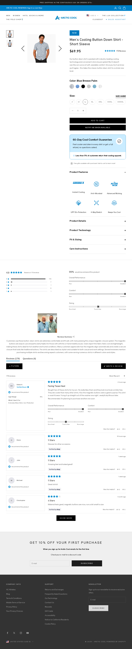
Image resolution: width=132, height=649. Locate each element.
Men (8, 15)
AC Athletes (11, 590)
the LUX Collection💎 (114, 15)
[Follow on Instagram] (21, 633)
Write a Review (116, 367)
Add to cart (98, 121)
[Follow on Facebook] (7, 633)
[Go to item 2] (9, 43)
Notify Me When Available (97, 128)
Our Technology (51, 598)
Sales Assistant (116, 19)
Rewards (48, 607)
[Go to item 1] (9, 34)
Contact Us (49, 602)
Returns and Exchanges (54, 590)
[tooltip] (74, 337)
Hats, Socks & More (33, 15)
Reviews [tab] (13, 359)
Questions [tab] (29, 359)
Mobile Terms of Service (15, 602)
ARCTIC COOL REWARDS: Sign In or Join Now (24, 8)
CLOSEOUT (98, 19)
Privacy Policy (11, 607)
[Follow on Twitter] (14, 633)
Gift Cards (49, 611)
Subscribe (87, 563)
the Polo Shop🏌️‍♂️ (15, 19)
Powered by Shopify (116, 641)
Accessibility (50, 615)
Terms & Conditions (14, 598)
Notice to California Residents (57, 620)
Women (16, 15)
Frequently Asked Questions (56, 594)
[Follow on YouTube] (27, 633)
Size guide (121, 96)
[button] (115, 50)
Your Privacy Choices (14, 611)
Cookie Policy (50, 624)
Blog (8, 594)
